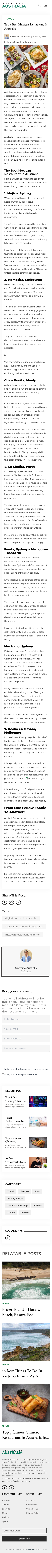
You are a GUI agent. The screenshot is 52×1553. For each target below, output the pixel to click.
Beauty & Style (15, 1198)
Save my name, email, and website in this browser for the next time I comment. (24, 1008)
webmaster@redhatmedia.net (16, 1481)
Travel (9, 18)
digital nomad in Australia (20, 918)
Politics (5, 1517)
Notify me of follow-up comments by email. (26, 1068)
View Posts (26, 970)
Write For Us (32, 1509)
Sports (5, 1521)
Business (6, 1500)
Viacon (31, 1549)
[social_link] (4, 1487)
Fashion (37, 1205)
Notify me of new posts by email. (20, 1074)
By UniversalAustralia (20, 36)
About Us (30, 1500)
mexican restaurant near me (22, 934)
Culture (5, 1504)
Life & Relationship (17, 1205)
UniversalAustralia (26, 968)
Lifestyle (24, 1191)
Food (37, 1191)
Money (11, 1212)
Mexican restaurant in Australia (24, 926)
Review (25, 1212)
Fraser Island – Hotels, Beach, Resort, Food (21, 1312)
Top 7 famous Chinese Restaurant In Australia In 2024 (24, 1437)
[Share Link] (4, 902)
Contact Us (31, 1504)
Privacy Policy (32, 1513)
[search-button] (39, 5)
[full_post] (26, 1280)
